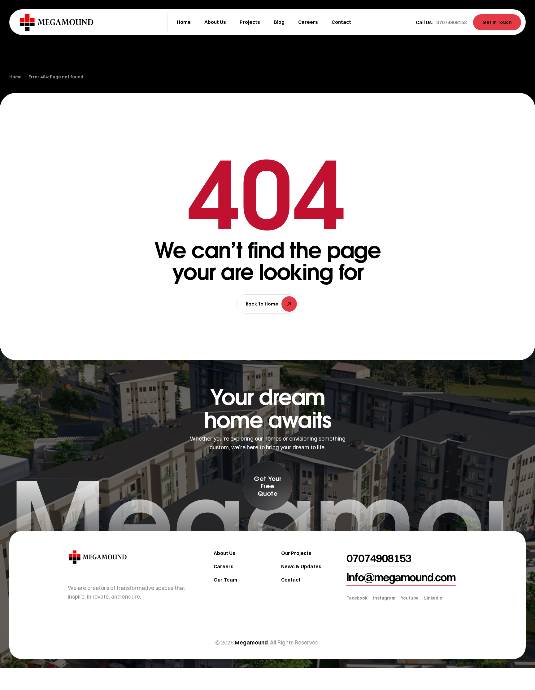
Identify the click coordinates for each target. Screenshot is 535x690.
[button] (451, 22)
